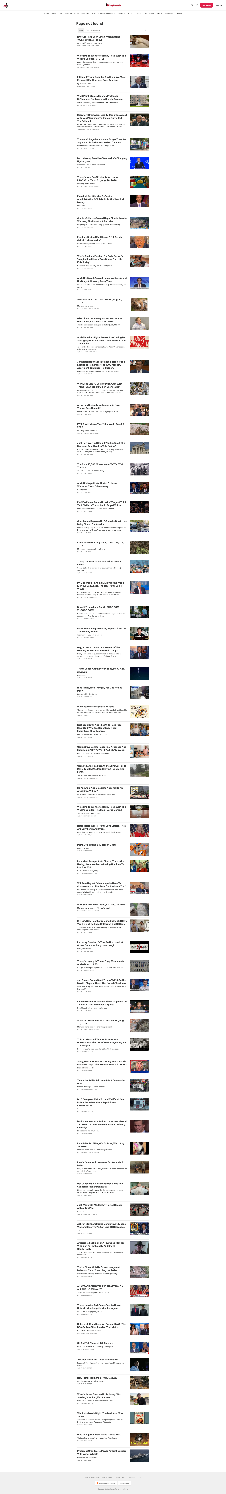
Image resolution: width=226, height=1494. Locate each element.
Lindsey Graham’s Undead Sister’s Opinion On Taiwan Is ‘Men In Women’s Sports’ (102, 1003)
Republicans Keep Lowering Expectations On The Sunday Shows (101, 630)
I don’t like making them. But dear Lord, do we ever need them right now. (100, 63)
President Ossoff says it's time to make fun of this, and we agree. (100, 1364)
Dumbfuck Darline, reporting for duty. (92, 1008)
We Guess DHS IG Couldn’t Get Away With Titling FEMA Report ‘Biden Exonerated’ (99, 385)
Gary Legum (91, 86)
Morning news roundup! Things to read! (93, 908)
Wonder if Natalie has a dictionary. (91, 164)
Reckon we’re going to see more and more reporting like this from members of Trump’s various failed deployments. (101, 528)
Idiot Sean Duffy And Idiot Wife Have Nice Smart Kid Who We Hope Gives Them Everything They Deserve (99, 728)
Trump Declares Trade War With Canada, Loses (99, 563)
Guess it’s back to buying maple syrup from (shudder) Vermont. (99, 569)
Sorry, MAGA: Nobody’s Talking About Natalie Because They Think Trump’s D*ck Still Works (102, 1063)
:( (77, 1109)
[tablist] (89, 30)
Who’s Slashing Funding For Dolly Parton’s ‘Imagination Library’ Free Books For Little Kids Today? (100, 259)
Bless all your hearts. (85, 1068)
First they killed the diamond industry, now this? (96, 145)
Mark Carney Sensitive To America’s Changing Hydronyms (102, 160)
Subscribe (206, 5)
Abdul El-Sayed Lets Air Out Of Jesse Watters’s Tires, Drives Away (97, 485)
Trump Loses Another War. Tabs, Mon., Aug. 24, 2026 (101, 670)
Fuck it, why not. (84, 848)
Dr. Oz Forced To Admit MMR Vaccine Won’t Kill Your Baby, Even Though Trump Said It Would (100, 585)
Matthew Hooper (93, 67)
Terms (123, 1477)
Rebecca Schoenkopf (91, 186)
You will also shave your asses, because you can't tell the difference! (100, 1253)
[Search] (192, 5)
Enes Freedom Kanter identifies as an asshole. (95, 508)
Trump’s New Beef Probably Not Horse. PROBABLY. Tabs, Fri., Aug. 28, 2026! (98, 179)
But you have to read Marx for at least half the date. (98, 1049)
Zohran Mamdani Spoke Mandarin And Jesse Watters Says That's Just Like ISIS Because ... (101, 1225)
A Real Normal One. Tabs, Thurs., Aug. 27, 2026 (99, 301)
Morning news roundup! (87, 183)
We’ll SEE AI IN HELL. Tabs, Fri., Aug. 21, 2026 (101, 904)
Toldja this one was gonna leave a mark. (93, 1292)
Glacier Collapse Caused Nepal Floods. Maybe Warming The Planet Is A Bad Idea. (102, 220)
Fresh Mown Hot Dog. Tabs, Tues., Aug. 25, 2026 (100, 544)
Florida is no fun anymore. (88, 1131)
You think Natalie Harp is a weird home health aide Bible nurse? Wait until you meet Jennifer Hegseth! (100, 890)
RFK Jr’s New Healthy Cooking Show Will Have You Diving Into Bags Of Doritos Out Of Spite (102, 922)
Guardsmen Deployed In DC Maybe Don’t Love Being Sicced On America (102, 523)
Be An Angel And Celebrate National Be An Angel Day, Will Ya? (100, 789)
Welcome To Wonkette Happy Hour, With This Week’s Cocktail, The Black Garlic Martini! (101, 808)
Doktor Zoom (91, 105)
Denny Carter (89, 148)
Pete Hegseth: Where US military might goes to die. (98, 411)
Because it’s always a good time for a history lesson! (98, 371)
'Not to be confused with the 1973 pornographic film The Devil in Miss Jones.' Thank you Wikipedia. (100, 1420)
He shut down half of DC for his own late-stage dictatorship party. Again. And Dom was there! (101, 614)
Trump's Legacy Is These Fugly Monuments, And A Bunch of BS (101, 963)
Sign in (219, 5)
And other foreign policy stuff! (89, 1311)
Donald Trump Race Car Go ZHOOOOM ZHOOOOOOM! (98, 609)
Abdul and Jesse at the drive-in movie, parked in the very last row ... (101, 285)
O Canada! (81, 675)
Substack (101, 1489)
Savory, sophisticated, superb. (89, 813)
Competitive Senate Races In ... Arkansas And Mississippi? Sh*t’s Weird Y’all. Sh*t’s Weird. (101, 748)
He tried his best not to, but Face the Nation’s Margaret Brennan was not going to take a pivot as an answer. (99, 593)
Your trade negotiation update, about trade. (94, 243)
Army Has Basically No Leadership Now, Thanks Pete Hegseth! (98, 407)
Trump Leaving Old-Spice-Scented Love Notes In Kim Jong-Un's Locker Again (99, 1307)
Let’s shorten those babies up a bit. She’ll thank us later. (99, 832)
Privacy (117, 1477)
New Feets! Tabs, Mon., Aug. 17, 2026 (97, 1377)
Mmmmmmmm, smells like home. (91, 549)
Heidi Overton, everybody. (88, 870)
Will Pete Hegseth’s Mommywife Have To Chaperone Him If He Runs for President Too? (101, 885)
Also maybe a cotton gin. (87, 1457)
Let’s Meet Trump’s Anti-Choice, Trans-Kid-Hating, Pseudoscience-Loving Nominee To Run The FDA (100, 864)
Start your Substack (107, 1483)
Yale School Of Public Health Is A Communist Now (101, 1082)
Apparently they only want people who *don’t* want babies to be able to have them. (101, 348)
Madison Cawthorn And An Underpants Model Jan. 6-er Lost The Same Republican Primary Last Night (102, 1124)
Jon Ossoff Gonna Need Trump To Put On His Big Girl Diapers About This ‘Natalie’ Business (101, 982)
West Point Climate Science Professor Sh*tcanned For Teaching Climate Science (100, 97)
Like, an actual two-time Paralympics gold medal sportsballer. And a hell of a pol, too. (102, 1169)
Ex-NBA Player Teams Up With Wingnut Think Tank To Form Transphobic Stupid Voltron (102, 504)
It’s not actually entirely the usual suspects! (94, 265)
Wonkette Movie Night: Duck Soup (95, 706)
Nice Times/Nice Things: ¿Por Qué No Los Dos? (99, 689)
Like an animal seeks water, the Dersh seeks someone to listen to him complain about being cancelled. (100, 1191)
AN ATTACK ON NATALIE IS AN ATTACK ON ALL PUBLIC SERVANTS (100, 1288)
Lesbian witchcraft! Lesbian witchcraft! (92, 734)
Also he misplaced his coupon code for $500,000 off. (98, 325)
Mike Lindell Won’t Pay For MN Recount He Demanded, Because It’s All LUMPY (99, 320)
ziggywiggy (88, 697)
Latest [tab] (81, 30)
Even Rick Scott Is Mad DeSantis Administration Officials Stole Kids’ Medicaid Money (101, 199)
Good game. (82, 489)
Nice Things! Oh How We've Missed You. (99, 1434)
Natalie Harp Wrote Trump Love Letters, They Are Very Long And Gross (101, 827)
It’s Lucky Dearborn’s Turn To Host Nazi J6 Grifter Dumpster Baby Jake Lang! (100, 944)
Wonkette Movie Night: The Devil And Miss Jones (100, 1415)
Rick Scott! (81, 205)
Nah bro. (80, 1211)
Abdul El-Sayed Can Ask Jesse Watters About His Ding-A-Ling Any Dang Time (102, 280)
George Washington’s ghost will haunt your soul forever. (100, 967)
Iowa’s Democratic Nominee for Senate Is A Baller (100, 1164)
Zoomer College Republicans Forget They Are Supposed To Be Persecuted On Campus (101, 141)
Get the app (124, 1483)
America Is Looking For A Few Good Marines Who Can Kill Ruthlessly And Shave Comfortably (101, 1246)
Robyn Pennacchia (94, 46)
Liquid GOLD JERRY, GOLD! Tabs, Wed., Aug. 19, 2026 (101, 1145)
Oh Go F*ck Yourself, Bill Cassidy (95, 1343)
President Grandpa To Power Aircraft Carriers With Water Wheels (101, 1452)
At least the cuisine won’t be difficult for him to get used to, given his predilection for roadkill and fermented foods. (101, 125)
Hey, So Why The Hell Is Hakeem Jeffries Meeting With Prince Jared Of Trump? (99, 649)
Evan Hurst (88, 167)
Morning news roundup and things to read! (94, 1027)
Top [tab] (87, 30)
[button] (46, 13)
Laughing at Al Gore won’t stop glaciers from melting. (99, 224)
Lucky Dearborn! (84, 948)
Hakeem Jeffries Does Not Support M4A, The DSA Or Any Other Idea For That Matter (101, 1326)
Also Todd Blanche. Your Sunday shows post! (95, 1346)
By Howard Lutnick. (85, 83)
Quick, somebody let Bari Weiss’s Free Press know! (97, 102)
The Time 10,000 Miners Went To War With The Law (100, 466)
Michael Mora (89, 637)
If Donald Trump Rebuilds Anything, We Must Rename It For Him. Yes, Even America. (101, 78)
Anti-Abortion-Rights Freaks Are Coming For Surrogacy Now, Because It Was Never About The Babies (101, 340)
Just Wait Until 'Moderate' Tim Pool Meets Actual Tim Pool (99, 1206)
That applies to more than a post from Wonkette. (97, 1438)
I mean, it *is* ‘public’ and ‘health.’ (91, 1087)
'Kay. (79, 1230)
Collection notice (134, 1477)
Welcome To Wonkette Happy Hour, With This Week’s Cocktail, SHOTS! (101, 57)
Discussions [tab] (95, 30)
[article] (113, 42)
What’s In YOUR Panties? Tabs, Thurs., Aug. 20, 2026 (100, 1022)
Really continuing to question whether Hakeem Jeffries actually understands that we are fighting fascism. (99, 655)
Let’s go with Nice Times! (87, 694)
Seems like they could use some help (92, 775)
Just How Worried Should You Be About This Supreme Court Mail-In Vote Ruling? (101, 444)
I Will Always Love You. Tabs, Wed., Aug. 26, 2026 (101, 425)
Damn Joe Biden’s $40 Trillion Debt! (96, 844)
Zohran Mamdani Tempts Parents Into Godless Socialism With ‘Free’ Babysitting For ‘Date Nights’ (101, 1042)
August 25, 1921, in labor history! (91, 470)
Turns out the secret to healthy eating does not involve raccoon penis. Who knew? (99, 928)
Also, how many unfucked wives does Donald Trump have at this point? (101, 987)
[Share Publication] (197, 5)
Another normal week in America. (91, 1381)
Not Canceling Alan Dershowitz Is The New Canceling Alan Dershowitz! (100, 1185)
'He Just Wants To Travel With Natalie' (97, 1359)
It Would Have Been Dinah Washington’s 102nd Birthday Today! (98, 38)
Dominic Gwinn (89, 618)
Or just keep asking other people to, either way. (96, 794)
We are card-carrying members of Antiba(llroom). (97, 1273)
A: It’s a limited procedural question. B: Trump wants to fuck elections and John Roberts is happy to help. (101, 450)
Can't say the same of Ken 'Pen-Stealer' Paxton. (96, 1400)
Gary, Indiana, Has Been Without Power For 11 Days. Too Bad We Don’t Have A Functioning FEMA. (101, 769)
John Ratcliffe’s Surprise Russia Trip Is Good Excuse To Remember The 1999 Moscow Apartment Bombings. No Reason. (101, 364)
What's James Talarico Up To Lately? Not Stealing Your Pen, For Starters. (99, 1396)
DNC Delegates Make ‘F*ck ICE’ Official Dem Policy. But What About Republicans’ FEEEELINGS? (100, 1102)
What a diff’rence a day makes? (89, 43)
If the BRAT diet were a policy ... (90, 1330)
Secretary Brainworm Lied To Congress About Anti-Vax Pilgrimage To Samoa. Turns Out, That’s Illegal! (102, 118)
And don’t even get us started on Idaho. (93, 753)
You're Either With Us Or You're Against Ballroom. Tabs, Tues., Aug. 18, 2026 (98, 1269)
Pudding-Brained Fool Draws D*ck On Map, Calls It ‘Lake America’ (100, 239)
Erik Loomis (88, 473)
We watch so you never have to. (90, 635)
